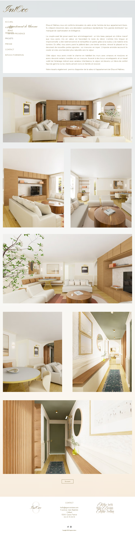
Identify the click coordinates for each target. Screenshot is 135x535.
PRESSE (8, 44)
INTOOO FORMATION (10, 55)
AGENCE (9, 27)
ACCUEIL (9, 22)
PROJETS (9, 38)
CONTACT (9, 49)
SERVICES (9, 33)
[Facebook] (68, 527)
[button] (67, 109)
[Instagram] (71, 527)
